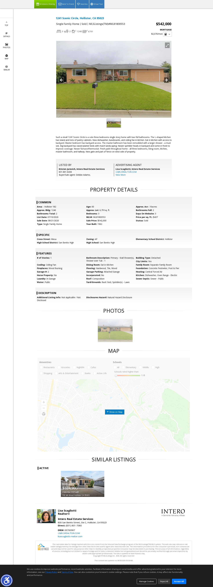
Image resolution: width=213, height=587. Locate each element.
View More (121, 174)
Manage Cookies (146, 581)
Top (6, 25)
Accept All (179, 581)
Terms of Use (67, 572)
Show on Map (115, 412)
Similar (6, 70)
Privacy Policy (51, 572)
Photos (6, 47)
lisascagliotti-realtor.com (70, 536)
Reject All (164, 581)
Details (6, 36)
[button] (6, 580)
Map (6, 58)
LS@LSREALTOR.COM (126, 172)
